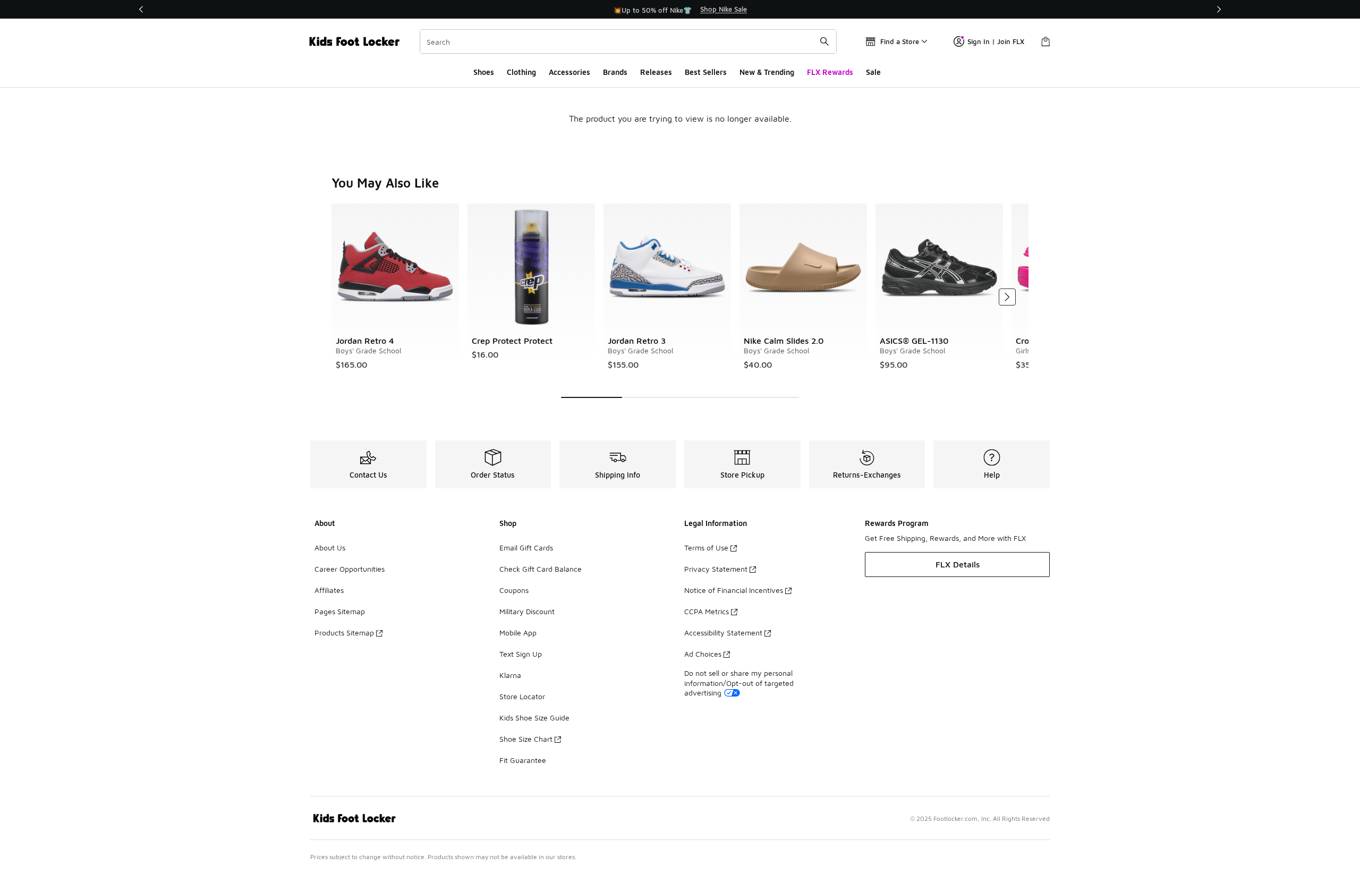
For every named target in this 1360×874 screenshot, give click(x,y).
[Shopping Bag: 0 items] (1045, 41)
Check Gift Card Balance (540, 568)
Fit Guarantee (522, 760)
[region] (680, 9)
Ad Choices (702, 653)
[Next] (1218, 9)
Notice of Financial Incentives (733, 590)
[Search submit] (824, 41)
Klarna (510, 675)
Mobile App (518, 632)
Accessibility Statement (723, 632)
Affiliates (329, 590)
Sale (873, 72)
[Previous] (141, 9)
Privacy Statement (715, 568)
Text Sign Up (520, 653)
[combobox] (628, 41)
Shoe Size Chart (525, 738)
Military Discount (527, 611)
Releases (656, 72)
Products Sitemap (344, 632)
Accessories (569, 72)
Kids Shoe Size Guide (534, 717)
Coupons (514, 590)
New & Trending (767, 72)
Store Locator (522, 696)
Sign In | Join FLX (995, 41)
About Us (329, 547)
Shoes (483, 72)
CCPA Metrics (706, 611)
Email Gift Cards (526, 547)
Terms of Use (706, 547)
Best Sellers (706, 72)
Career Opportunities (349, 568)
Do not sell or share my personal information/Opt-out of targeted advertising (739, 682)
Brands (615, 72)
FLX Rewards (830, 72)
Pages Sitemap (339, 611)
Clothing (521, 72)
